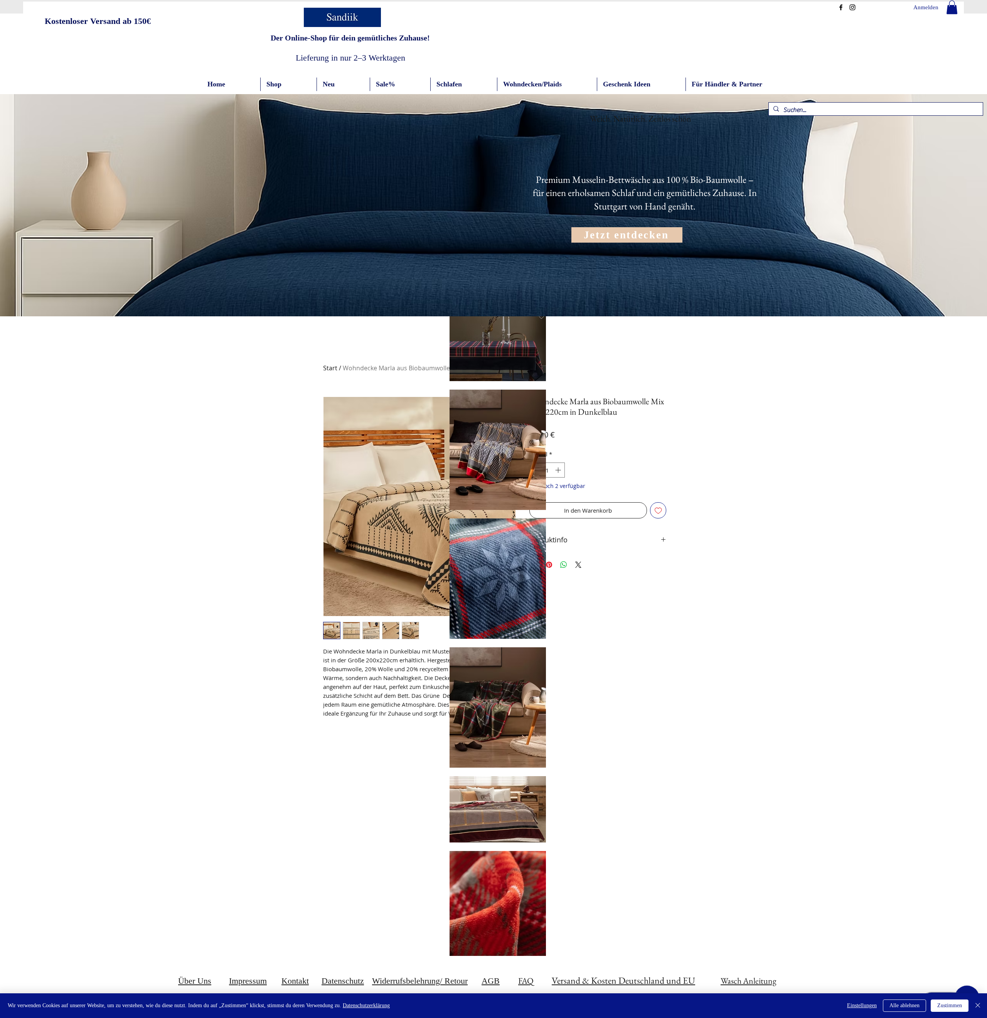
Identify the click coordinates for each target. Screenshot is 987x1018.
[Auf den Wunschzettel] (658, 510)
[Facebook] (841, 7)
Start (330, 368)
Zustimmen (949, 1005)
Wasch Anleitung (748, 980)
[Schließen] (977, 1005)
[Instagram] (852, 7)
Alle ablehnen (904, 1005)
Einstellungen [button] (862, 1005)
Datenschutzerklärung (366, 1005)
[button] (952, 7)
